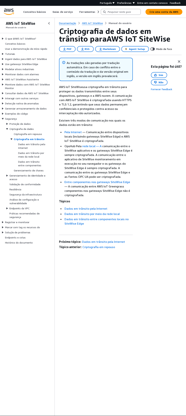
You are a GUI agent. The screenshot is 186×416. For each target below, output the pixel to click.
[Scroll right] (98, 12)
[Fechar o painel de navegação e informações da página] (179, 61)
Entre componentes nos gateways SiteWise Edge (97, 182)
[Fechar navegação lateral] (49, 23)
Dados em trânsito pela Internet (85, 208)
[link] (120, 23)
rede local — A (92, 146)
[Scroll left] (20, 12)
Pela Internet (73, 132)
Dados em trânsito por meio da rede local (92, 214)
